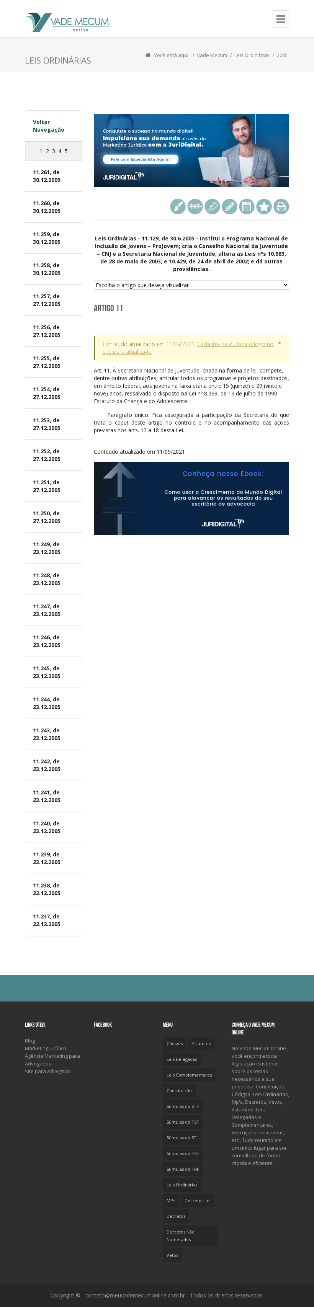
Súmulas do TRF (183, 1169)
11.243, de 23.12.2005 (47, 734)
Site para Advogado (48, 1071)
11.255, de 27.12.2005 (47, 362)
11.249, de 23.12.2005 (47, 548)
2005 (282, 55)
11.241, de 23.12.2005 (47, 796)
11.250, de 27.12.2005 (47, 517)
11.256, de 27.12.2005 (47, 330)
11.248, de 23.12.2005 (47, 579)
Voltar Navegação (48, 125)
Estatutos (201, 1043)
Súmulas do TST (183, 1122)
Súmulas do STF (183, 1106)
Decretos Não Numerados (181, 1235)
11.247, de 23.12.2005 (47, 610)
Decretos (176, 1216)
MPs (171, 1200)
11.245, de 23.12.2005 (47, 672)
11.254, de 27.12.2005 (47, 393)
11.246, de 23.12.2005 (47, 641)
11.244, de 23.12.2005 (47, 703)
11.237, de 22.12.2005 (47, 920)
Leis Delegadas (182, 1059)
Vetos (172, 1255)
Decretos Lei (198, 1200)
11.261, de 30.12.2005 (47, 175)
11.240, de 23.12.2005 (47, 827)
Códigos (175, 1043)
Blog (30, 1040)
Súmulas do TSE (183, 1153)
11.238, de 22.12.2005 (47, 889)
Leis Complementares (189, 1075)
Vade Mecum (212, 55)
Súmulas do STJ (182, 1137)
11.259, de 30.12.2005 (47, 237)
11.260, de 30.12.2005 (47, 206)
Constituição (179, 1090)
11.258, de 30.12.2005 (47, 268)
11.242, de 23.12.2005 (47, 765)
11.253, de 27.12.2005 (47, 424)
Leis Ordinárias (252, 55)
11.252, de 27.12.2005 (47, 455)
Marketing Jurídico (45, 1048)
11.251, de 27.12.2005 (47, 486)
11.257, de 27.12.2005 (47, 299)
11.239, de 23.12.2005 (47, 858)
